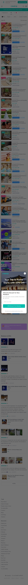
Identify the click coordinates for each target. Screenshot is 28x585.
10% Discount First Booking (14, 306)
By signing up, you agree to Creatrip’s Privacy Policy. (14, 311)
